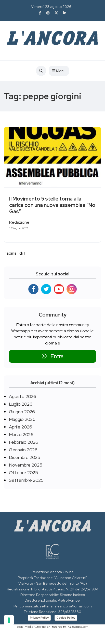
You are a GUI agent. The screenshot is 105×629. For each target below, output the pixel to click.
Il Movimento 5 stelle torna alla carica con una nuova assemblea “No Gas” (52, 205)
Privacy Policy (39, 617)
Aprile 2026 (20, 427)
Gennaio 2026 (23, 450)
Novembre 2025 (25, 465)
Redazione (19, 222)
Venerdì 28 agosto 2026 (51, 6)
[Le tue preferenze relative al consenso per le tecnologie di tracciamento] (9, 620)
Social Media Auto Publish (33, 626)
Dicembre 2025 (24, 457)
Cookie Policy (66, 617)
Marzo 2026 (21, 434)
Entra (55, 356)
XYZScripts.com (78, 626)
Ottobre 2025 (23, 472)
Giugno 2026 (22, 412)
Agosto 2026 (22, 396)
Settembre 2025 (26, 480)
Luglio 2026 (20, 404)
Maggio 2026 (22, 419)
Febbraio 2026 (23, 442)
